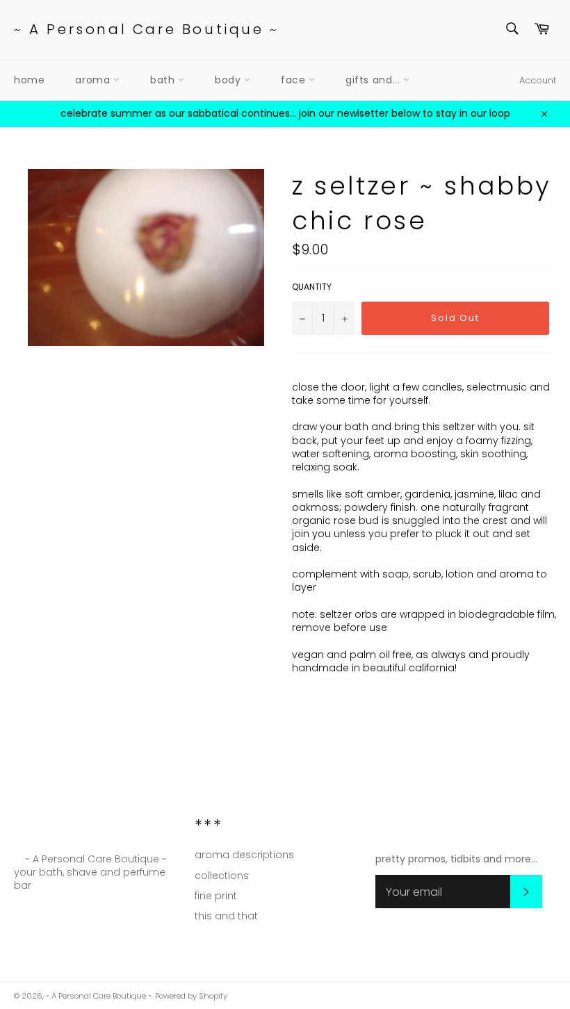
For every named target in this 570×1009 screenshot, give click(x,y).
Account (537, 80)
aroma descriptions (244, 855)
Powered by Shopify (191, 995)
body (229, 80)
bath (164, 80)
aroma (94, 80)
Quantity (312, 287)
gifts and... (374, 80)
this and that (226, 916)
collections (222, 876)
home (29, 80)
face (295, 80)
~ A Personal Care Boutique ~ (146, 29)
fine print (216, 896)
